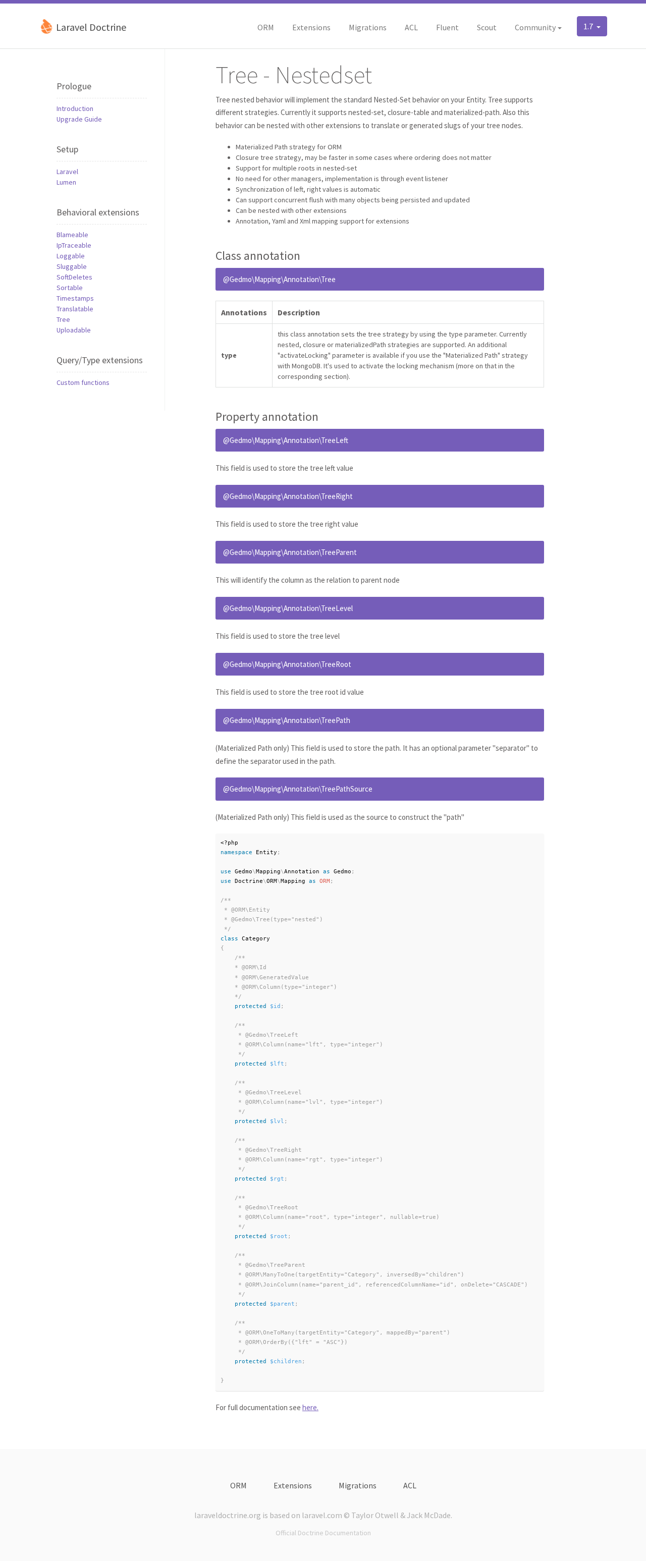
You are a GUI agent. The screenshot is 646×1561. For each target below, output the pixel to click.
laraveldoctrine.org (227, 1515)
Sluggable (72, 266)
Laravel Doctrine (90, 27)
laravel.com (322, 1515)
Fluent (447, 27)
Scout (487, 27)
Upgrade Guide (79, 119)
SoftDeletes (74, 277)
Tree (63, 319)
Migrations (368, 27)
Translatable (75, 308)
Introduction (75, 108)
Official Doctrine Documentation (323, 1532)
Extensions (311, 27)
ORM (265, 27)
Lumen (66, 182)
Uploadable (74, 329)
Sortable (70, 287)
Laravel (67, 171)
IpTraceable (74, 245)
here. (310, 1407)
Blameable (72, 234)
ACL (411, 27)
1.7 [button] (589, 26)
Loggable (71, 255)
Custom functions (83, 382)
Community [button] (535, 27)
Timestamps (75, 298)
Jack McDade (429, 1515)
